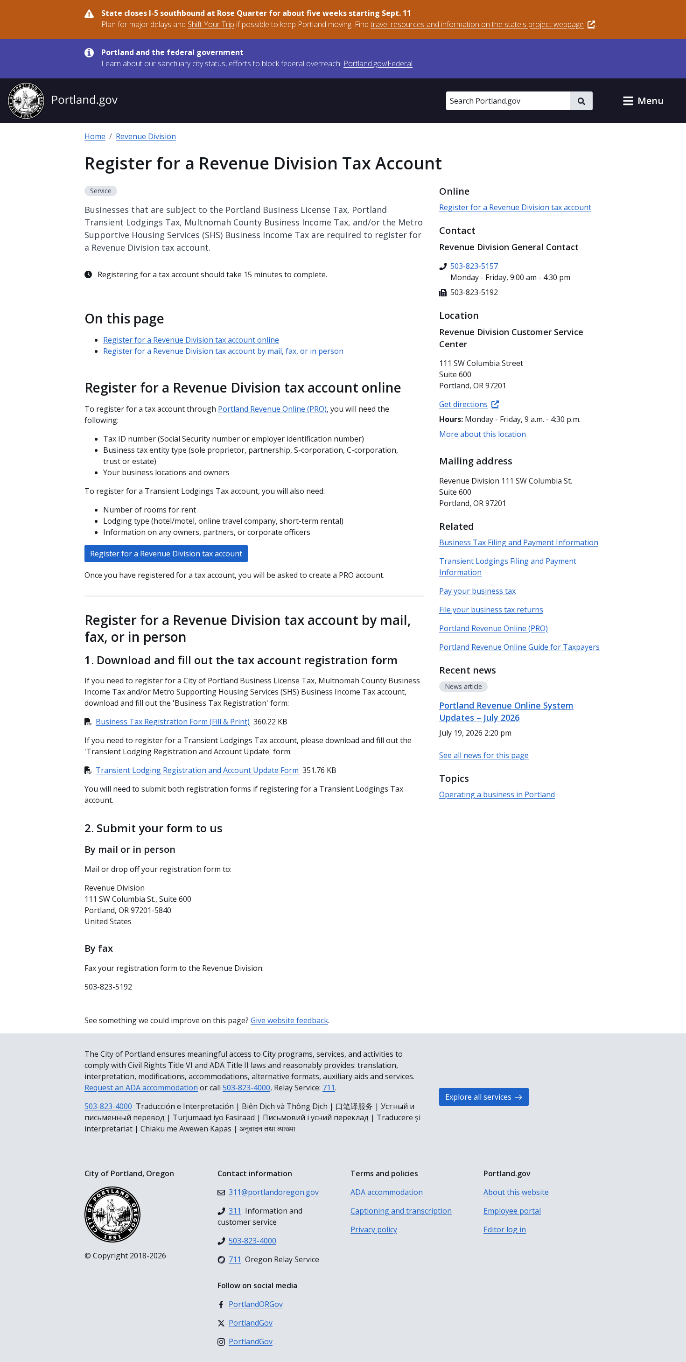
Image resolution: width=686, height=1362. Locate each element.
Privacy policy (373, 1229)
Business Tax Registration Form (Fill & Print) (173, 721)
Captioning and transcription (401, 1211)
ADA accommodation (386, 1192)
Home (94, 136)
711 (328, 1087)
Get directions (463, 404)
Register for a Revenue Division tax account (166, 553)
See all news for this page (484, 755)
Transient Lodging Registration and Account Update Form (197, 770)
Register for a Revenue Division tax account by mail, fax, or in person (223, 351)
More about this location (482, 434)
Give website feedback (289, 1020)
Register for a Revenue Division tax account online (191, 340)
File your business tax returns (491, 609)
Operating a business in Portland (497, 794)
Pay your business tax (477, 591)
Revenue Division (146, 136)
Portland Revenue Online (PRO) (272, 409)
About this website (516, 1192)
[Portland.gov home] (62, 100)
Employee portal (512, 1211)
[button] (643, 101)
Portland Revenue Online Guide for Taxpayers (519, 647)
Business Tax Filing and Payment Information (518, 542)
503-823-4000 (246, 1087)
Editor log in (504, 1229)
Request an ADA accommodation (141, 1087)
